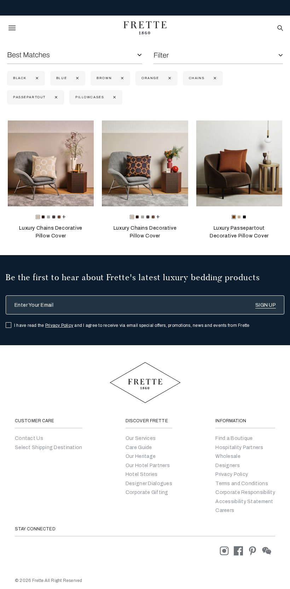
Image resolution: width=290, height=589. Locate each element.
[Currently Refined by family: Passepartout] (55, 97)
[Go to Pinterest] (255, 550)
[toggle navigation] (12, 28)
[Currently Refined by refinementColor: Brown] (121, 78)
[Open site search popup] (279, 28)
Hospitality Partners (239, 447)
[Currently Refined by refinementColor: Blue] (76, 78)
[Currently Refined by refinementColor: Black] (36, 78)
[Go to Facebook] (241, 550)
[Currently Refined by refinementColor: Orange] (169, 78)
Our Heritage (141, 456)
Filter (161, 55)
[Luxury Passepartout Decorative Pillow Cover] (239, 163)
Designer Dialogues (149, 483)
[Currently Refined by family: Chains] (214, 78)
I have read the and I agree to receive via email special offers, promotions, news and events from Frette (132, 325)
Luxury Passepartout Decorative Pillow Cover (239, 231)
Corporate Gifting (147, 492)
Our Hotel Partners (148, 465)
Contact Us (29, 438)
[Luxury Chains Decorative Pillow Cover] (51, 163)
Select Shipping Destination (48, 447)
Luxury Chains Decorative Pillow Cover (50, 231)
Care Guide (139, 447)
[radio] (43, 217)
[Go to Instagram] (227, 550)
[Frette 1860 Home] (145, 28)
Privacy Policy (59, 325)
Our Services (141, 438)
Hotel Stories (142, 474)
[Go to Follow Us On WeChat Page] (268, 550)
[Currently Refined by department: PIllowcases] (114, 97)
